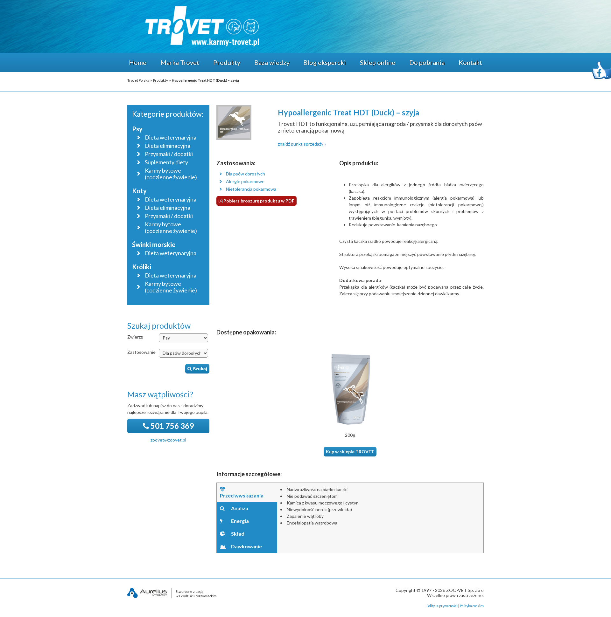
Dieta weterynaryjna (170, 137)
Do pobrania (427, 62)
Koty (139, 191)
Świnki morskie (153, 244)
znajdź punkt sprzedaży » (302, 144)
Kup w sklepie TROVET (350, 451)
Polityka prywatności (442, 606)
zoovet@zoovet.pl (168, 439)
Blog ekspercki (324, 62)
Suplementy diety (166, 162)
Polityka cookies (472, 606)
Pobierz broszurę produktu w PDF (258, 200)
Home (137, 62)
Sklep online (377, 62)
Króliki (141, 267)
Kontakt (470, 62)
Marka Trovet (179, 62)
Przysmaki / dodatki (169, 154)
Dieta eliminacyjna (167, 145)
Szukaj (199, 368)
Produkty (226, 62)
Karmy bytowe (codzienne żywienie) (171, 174)
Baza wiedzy (272, 62)
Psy (137, 129)
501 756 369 (171, 425)
